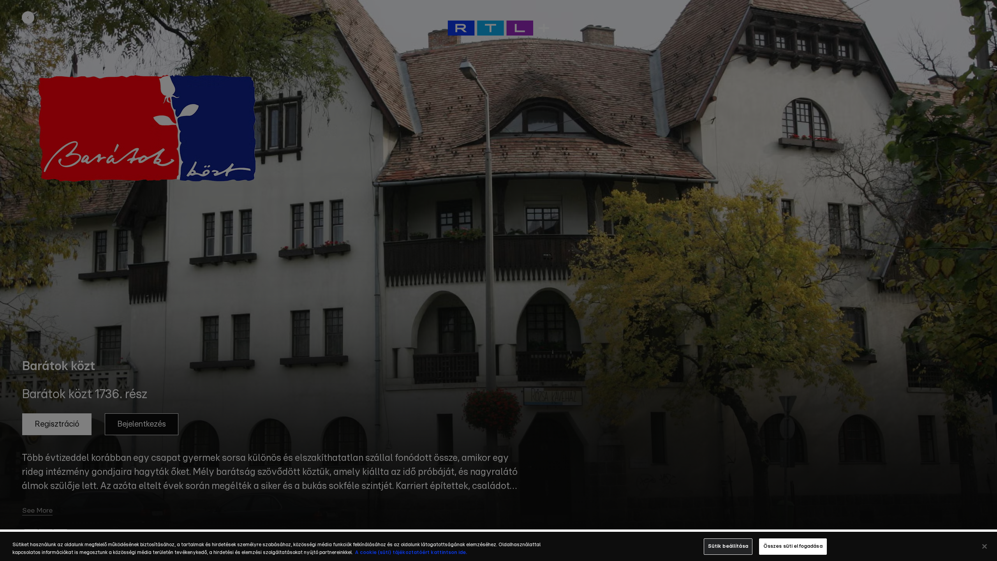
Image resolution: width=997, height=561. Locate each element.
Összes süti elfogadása (793, 546)
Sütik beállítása (728, 546)
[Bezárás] (984, 546)
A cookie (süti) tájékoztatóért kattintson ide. (411, 552)
